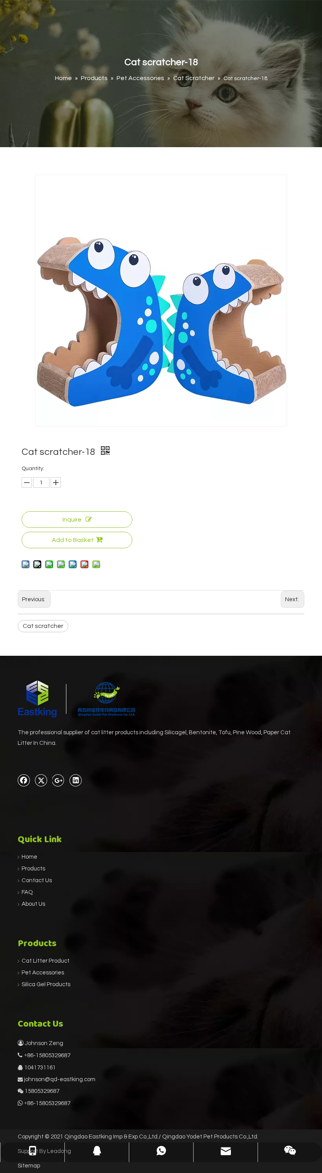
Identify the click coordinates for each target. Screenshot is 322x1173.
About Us (33, 904)
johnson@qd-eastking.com (59, 1079)
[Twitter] (41, 780)
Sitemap (29, 1166)
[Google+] (58, 780)
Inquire (72, 519)
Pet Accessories (43, 973)
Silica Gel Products (46, 984)
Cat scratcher (43, 626)
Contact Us (37, 880)
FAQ (27, 892)
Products (33, 869)
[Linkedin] (76, 780)
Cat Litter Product (46, 961)
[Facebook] (24, 780)
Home (29, 857)
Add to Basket (73, 540)
